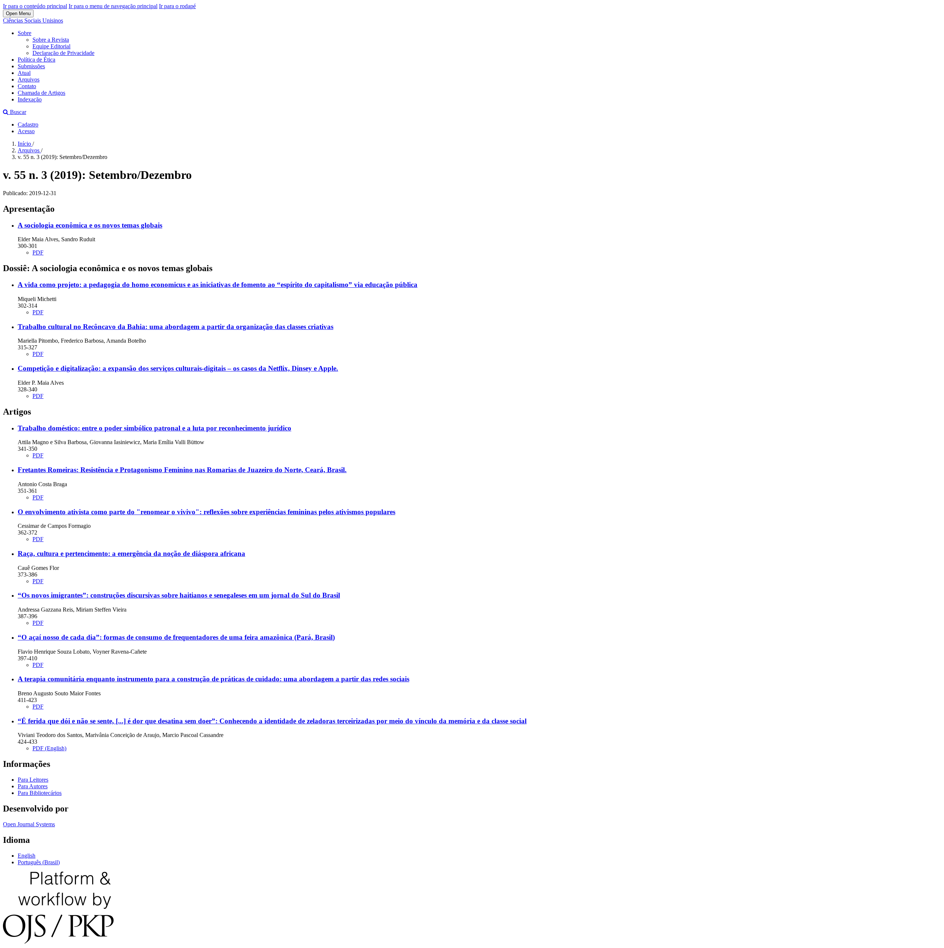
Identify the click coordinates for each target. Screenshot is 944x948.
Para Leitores (33, 779)
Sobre (24, 33)
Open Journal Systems (29, 824)
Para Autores (33, 786)
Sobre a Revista (50, 40)
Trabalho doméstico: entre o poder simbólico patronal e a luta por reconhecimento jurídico (154, 428)
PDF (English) (49, 748)
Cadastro (28, 124)
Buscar (17, 112)
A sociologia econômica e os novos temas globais (90, 225)
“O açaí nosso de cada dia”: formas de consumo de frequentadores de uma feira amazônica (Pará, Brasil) (176, 637)
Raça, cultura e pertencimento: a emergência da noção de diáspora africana (131, 553)
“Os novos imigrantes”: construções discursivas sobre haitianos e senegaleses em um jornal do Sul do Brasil (179, 595)
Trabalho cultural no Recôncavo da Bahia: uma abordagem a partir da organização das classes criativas (175, 327)
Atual (24, 73)
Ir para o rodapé (177, 6)
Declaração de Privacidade (63, 53)
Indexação (30, 99)
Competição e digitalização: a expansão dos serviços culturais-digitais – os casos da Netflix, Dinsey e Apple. (178, 368)
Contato (27, 86)
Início (25, 144)
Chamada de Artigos (41, 93)
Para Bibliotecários (40, 793)
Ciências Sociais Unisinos (33, 20)
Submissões (31, 66)
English (26, 855)
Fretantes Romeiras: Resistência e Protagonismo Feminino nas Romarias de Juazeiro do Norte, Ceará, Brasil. (182, 470)
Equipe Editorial (51, 46)
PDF (38, 252)
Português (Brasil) (39, 862)
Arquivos (28, 79)
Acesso (26, 131)
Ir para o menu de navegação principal (113, 6)
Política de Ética (36, 59)
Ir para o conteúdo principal (35, 6)
